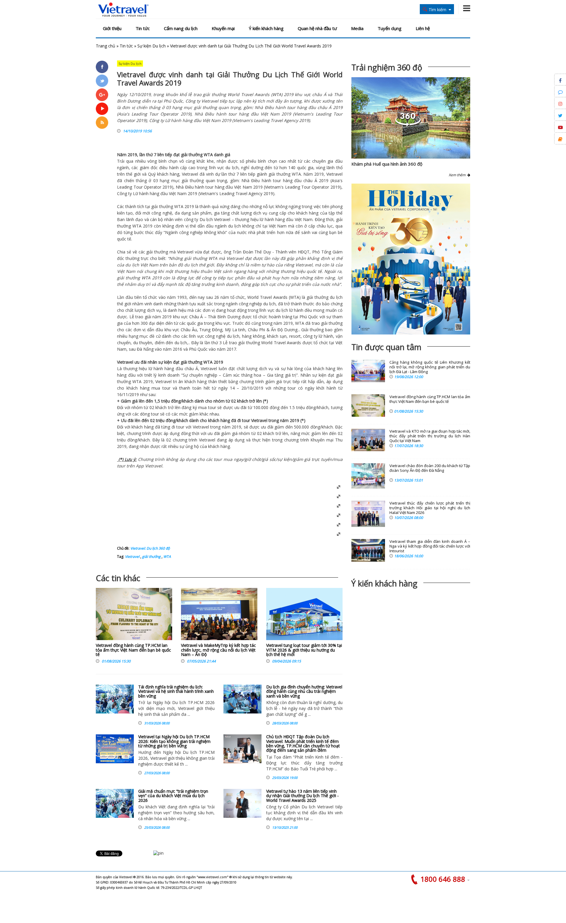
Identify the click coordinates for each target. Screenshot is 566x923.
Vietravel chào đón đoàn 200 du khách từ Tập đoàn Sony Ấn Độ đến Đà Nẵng (429, 468)
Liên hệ (423, 28)
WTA (166, 556)
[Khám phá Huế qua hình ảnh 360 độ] (408, 125)
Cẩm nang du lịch (181, 28)
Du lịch (206, 219)
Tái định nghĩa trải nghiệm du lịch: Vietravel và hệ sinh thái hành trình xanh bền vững (176, 691)
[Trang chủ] (123, 10)
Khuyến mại (223, 28)
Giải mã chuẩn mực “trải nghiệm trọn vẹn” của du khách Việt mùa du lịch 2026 (173, 795)
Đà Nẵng (145, 349)
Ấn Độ (277, 329)
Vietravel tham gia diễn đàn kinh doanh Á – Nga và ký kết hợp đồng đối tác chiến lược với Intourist (429, 546)
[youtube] (102, 109)
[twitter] (102, 81)
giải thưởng (151, 556)
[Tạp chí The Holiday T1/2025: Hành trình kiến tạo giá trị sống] (410, 259)
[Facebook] (102, 67)
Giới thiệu (112, 28)
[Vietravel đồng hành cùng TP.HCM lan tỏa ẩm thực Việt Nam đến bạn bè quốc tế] (134, 615)
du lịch (232, 167)
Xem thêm (458, 174)
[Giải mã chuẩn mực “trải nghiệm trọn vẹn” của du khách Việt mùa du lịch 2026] (115, 803)
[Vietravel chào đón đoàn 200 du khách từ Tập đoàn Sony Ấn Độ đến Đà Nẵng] (368, 476)
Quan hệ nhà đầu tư (317, 28)
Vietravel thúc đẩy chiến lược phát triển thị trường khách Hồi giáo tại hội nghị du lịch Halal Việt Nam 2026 (429, 508)
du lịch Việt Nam (141, 265)
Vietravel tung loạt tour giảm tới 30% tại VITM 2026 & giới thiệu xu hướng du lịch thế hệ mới (304, 649)
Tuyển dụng (390, 28)
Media (357, 28)
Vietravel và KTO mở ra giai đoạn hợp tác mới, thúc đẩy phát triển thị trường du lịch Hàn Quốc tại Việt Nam (429, 436)
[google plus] (102, 94)
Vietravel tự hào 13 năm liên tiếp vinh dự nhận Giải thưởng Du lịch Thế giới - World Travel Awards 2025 (302, 795)
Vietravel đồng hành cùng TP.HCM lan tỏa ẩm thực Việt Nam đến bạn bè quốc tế (133, 649)
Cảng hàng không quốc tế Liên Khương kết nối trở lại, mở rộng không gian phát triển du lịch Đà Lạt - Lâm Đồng (429, 367)
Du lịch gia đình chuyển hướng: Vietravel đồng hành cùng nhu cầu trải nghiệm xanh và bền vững (304, 691)
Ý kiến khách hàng (266, 28)
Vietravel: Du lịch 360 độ (150, 548)
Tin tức (143, 28)
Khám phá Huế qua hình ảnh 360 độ (386, 164)
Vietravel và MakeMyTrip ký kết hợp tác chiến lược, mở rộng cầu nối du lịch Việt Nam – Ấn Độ (218, 649)
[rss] (102, 122)
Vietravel (190, 174)
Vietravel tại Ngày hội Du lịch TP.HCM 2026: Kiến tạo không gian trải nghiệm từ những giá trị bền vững (174, 741)
